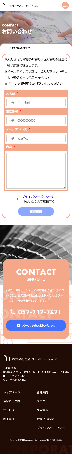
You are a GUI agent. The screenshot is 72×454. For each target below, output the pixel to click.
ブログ (41, 401)
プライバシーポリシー (37, 196)
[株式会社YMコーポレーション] (20, 5)
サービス (8, 410)
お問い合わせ (45, 419)
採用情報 (42, 410)
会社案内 (42, 392)
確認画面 (36, 211)
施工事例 (8, 419)
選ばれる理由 (11, 401)
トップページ (11, 392)
